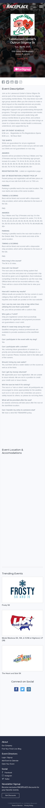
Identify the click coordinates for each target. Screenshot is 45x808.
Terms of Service (17, 805)
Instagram (8, 776)
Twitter (7, 779)
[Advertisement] (22, 431)
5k (27, 59)
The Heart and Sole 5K (11, 673)
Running (20, 59)
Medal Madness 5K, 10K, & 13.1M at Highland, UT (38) (22, 639)
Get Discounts (10, 795)
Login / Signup (7, 757)
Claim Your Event (8, 764)
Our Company (7, 746)
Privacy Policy (28, 805)
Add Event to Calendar (10, 761)
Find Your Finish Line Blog (11, 749)
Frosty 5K (6, 605)
